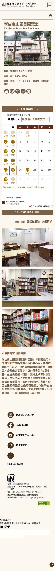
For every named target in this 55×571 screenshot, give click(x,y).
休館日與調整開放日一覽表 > (27, 212)
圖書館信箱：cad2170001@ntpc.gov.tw (25, 497)
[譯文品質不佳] (7, 527)
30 (27, 132)
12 (20, 151)
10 (5, 151)
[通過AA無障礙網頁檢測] (44, 503)
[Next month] (37, 109)
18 (13, 160)
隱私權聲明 (33, 495)
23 (49, 160)
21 (35, 160)
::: (1, 2)
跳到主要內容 (6, 2)
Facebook (22, 425)
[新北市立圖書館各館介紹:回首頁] (19, 4)
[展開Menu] (49, 5)
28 (13, 132)
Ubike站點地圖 (15, 464)
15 (42, 151)
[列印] (50, 15)
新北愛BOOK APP (26, 414)
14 (35, 151)
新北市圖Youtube (25, 435)
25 (13, 169)
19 (20, 160)
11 (13, 151)
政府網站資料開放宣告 (17, 495)
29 (20, 132)
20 (27, 160)
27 (5, 132)
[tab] (19, 221)
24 (5, 169)
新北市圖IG (22, 445)
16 (49, 151)
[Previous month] (17, 109)
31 (35, 132)
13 (27, 151)
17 (5, 160)
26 (20, 169)
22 (42, 160)
